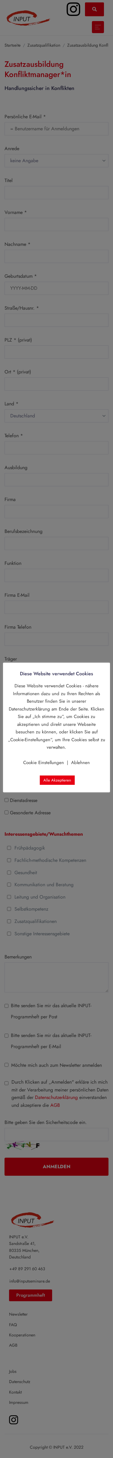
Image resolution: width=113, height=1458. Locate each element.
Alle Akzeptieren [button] (57, 780)
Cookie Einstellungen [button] (43, 762)
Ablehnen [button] (80, 762)
